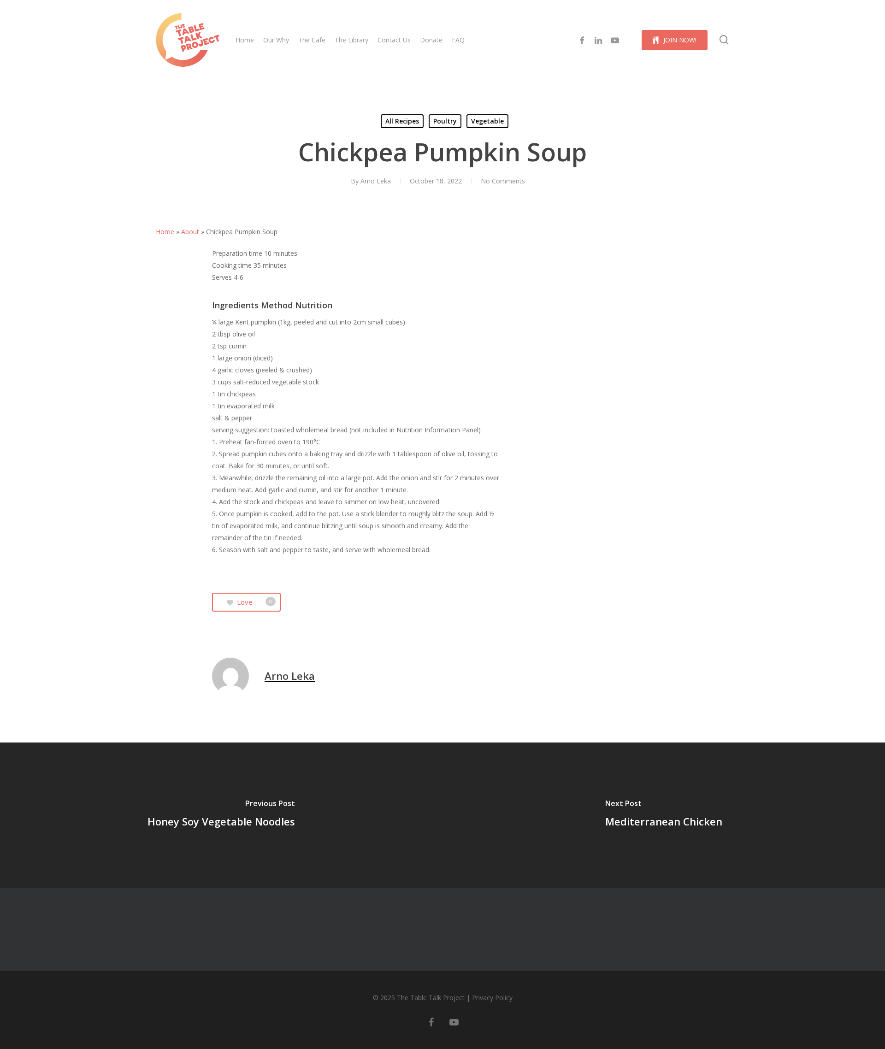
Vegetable (487, 121)
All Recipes (402, 121)
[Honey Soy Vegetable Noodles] (221, 815)
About (190, 231)
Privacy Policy (492, 997)
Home (165, 231)
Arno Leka (375, 181)
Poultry (445, 121)
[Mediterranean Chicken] (663, 815)
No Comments (503, 181)
